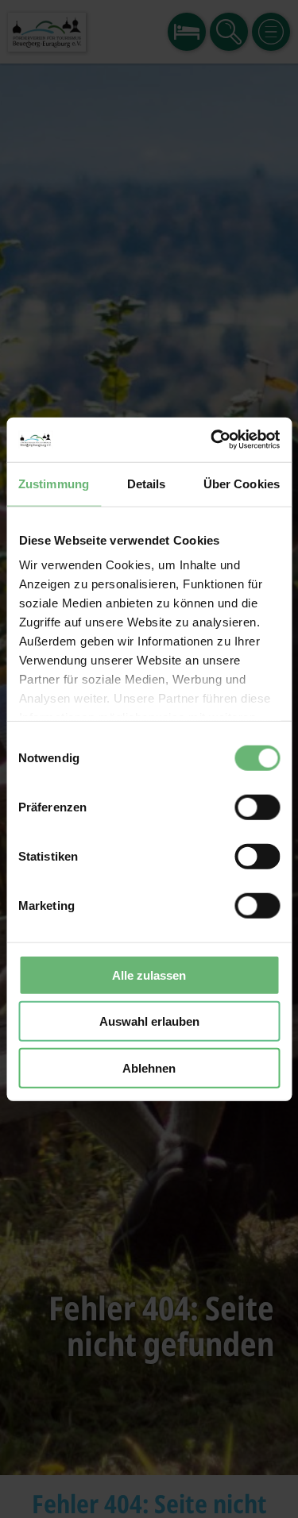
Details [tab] (146, 483)
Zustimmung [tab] (53, 483)
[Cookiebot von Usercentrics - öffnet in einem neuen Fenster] (212, 440)
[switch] (257, 806)
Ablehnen (149, 1067)
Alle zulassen (149, 974)
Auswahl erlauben (149, 1021)
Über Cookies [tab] (241, 483)
